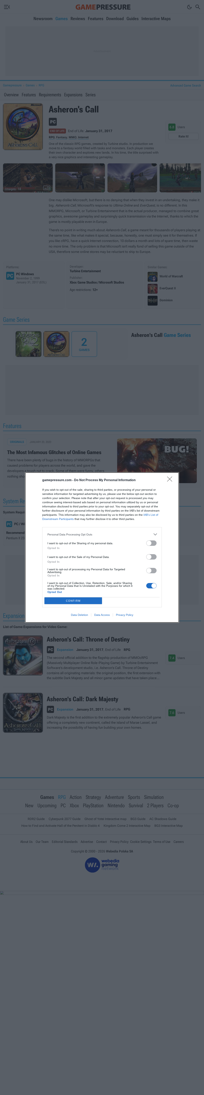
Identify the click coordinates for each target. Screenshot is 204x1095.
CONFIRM (73, 600)
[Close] (171, 480)
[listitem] (102, 534)
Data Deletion (79, 614)
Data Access (102, 614)
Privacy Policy (124, 614)
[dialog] (102, 547)
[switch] (151, 543)
